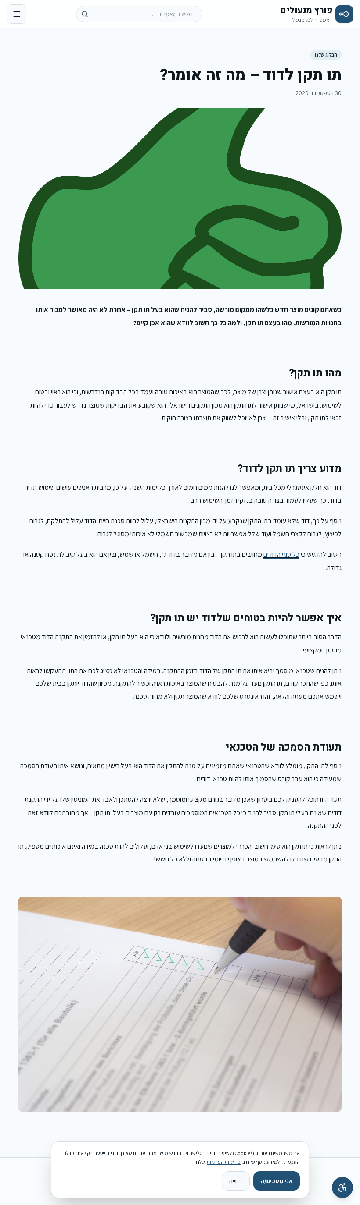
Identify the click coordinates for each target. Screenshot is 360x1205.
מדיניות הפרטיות (224, 1162)
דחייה (235, 1181)
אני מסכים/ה (276, 1181)
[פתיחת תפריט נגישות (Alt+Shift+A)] (342, 1187)
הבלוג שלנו (326, 54)
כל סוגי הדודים (281, 554)
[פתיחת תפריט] (16, 14)
